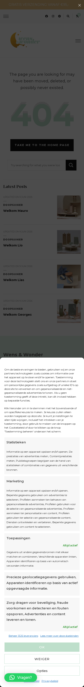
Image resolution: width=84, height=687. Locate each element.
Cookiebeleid (31, 680)
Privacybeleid (50, 680)
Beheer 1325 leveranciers (23, 635)
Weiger (42, 659)
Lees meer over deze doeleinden (59, 635)
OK (42, 647)
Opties (42, 671)
